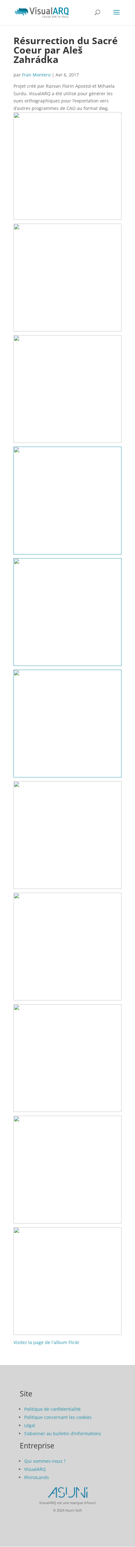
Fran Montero (36, 75)
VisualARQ (35, 1469)
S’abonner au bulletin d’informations (62, 1433)
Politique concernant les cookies (58, 1417)
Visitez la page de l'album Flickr (46, 1342)
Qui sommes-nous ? (45, 1461)
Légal (29, 1425)
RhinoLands (36, 1477)
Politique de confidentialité (52, 1409)
